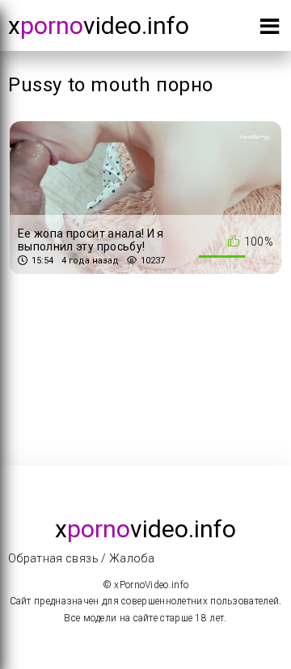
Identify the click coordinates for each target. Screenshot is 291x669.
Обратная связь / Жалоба (81, 558)
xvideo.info (98, 25)
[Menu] (269, 29)
